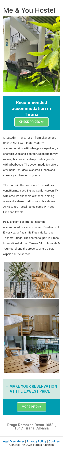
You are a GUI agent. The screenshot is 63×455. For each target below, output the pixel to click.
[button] (31, 122)
